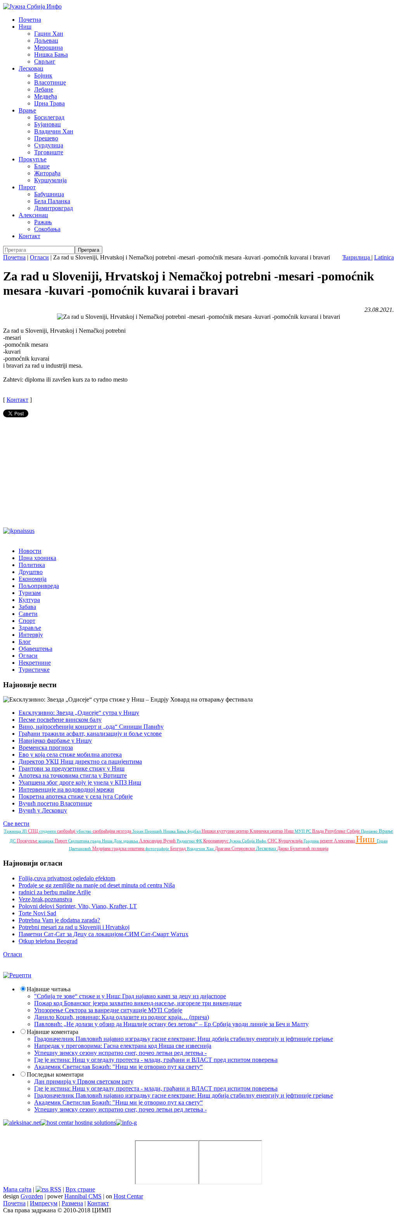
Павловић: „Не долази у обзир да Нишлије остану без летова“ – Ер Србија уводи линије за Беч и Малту (171, 1024)
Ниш (25, 26)
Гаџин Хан (48, 33)
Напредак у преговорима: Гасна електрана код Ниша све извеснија (122, 1045)
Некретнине (35, 662)
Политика (32, 565)
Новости (30, 551)
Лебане (43, 89)
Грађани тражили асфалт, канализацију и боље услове (90, 733)
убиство (84, 831)
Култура (29, 599)
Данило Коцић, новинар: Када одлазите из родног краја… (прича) (121, 1017)
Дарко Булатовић (294, 848)
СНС (273, 841)
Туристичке (34, 669)
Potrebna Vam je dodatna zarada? (59, 920)
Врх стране (80, 1189)
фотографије (157, 848)
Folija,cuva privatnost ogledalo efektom (67, 878)
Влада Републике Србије (336, 831)
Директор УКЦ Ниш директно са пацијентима (80, 761)
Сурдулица (48, 145)
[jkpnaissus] (19, 530)
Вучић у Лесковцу (43, 810)
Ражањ (43, 222)
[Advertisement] (198, 473)
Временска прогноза (46, 747)
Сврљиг (44, 61)
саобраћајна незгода (112, 831)
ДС (13, 840)
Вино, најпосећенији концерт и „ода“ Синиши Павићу (91, 726)
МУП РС (303, 831)
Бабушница (49, 194)
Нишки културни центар (226, 831)
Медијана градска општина (118, 848)
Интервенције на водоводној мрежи (66, 789)
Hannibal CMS (83, 1196)
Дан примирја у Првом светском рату (83, 1081)
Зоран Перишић (147, 831)
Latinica (384, 257)
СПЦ (33, 831)
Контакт (29, 236)
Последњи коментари (55, 1074)
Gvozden (32, 1196)
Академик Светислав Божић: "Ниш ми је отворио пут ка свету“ (118, 1066)
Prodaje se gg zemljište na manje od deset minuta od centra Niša (97, 885)
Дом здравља (126, 840)
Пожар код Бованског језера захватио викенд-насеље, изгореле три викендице (138, 1003)
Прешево (46, 138)
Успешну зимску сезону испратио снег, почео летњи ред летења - (120, 1052)
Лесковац (31, 68)
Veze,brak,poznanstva (45, 899)
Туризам (30, 592)
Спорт (27, 620)
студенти (48, 831)
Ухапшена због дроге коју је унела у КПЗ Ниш (80, 782)
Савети (28, 613)
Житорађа (47, 173)
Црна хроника (37, 558)
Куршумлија (50, 180)
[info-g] (126, 1122)
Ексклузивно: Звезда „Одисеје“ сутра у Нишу (79, 712)
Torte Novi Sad (37, 913)
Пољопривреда (39, 586)
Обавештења (35, 648)
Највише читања (49, 989)
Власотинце (50, 82)
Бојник (43, 75)
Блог (25, 641)
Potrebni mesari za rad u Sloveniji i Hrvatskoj (74, 927)
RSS (54, 1189)
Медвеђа (45, 96)
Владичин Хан (53, 131)
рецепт (327, 841)
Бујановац (47, 124)
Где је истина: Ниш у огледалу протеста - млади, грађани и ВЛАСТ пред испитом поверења (156, 1059)
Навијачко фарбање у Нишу (55, 740)
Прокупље (33, 159)
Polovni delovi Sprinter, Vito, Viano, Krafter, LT (78, 906)
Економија (33, 579)
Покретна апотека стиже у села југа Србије (76, 796)
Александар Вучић (158, 841)
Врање (27, 110)
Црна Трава (49, 103)
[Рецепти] (17, 975)
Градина (312, 840)
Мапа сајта (17, 1189)
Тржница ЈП (16, 831)
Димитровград (53, 208)
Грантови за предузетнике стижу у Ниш (71, 768)
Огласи (39, 257)
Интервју (31, 634)
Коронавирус (216, 841)
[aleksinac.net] (22, 1122)
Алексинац (33, 215)
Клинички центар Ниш (272, 831)
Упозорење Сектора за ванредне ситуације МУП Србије (108, 1010)
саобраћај (66, 831)
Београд (178, 848)
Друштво (31, 572)
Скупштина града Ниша (91, 840)
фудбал (194, 831)
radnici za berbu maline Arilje (55, 892)
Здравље (30, 627)
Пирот (27, 187)
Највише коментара (52, 1032)
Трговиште (48, 152)
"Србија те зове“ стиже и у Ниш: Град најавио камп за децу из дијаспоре (130, 996)
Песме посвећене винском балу (60, 719)
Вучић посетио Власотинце (55, 803)
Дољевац (46, 40)
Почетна (30, 19)
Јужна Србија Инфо (249, 840)
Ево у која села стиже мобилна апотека (70, 754)
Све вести (16, 823)
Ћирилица (356, 257)
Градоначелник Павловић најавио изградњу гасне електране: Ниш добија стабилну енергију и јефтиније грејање (183, 1038)
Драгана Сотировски (235, 848)
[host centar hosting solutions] (78, 1122)
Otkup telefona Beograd (48, 941)
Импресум (43, 1203)
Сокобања (47, 229)
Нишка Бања (51, 54)
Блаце (42, 166)
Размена (72, 1203)
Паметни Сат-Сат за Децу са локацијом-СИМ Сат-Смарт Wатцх (103, 934)
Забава (27, 606)
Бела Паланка (52, 201)
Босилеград (49, 117)
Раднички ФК (190, 840)
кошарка (46, 840)
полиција (319, 848)
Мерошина (48, 47)
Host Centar (128, 1196)
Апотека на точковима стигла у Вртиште (73, 775)
